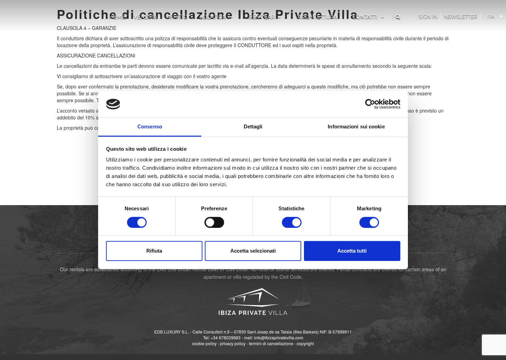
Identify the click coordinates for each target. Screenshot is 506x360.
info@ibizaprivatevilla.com (278, 337)
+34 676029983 (226, 337)
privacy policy (232, 343)
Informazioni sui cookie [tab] (356, 126)
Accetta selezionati (253, 251)
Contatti (365, 17)
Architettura (317, 17)
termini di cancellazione (271, 343)
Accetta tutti (352, 251)
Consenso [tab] (149, 126)
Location (213, 17)
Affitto (177, 17)
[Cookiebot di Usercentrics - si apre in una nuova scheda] (370, 104)
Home (117, 17)
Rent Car (262, 17)
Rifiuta (154, 251)
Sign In (428, 16)
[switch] (214, 222)
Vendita (145, 17)
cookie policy (204, 343)
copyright (305, 343)
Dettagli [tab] (253, 126)
